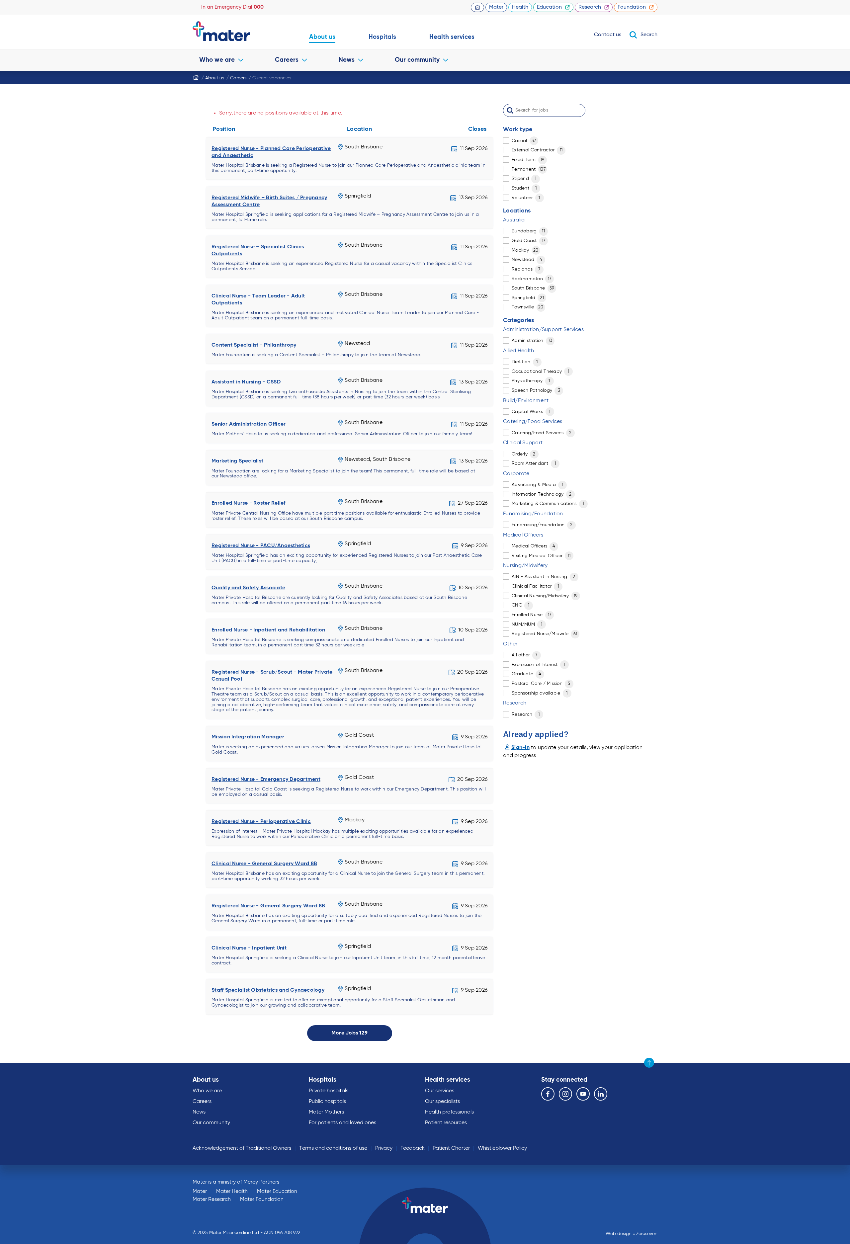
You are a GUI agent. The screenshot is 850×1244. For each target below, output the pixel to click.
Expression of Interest (538, 664)
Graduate (526, 674)
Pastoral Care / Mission (541, 683)
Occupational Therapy (540, 371)
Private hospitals (328, 1091)
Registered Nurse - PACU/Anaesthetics (261, 545)
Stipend (524, 178)
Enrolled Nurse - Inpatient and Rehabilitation (268, 630)
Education (549, 7)
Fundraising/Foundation (542, 525)
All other (525, 655)
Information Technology (541, 494)
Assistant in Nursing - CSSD (246, 382)
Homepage (477, 7)
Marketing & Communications (548, 503)
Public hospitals (327, 1101)
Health (520, 7)
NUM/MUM (527, 624)
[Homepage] (196, 77)
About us (322, 37)
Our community (417, 60)
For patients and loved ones (342, 1122)
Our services (439, 1091)
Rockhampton (531, 279)
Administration (532, 340)
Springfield (528, 297)
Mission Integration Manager (248, 737)
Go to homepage (234, 31)
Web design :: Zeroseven (631, 1233)
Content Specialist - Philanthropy (254, 345)
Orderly (524, 454)
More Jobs (349, 1033)
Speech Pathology (536, 390)
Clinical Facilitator (535, 586)
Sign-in (520, 747)
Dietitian (525, 362)
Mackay (525, 250)
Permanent (529, 169)
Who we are (217, 60)
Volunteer (526, 198)
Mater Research (212, 1199)
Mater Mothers (326, 1112)
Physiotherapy (531, 380)
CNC (520, 605)
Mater (496, 7)
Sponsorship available (540, 693)
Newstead (527, 259)
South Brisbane (533, 288)
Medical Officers (533, 546)
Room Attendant (534, 463)
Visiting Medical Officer (541, 555)
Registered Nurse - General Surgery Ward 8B (268, 906)
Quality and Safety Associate (248, 588)
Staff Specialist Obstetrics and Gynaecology (268, 990)
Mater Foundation (262, 1199)
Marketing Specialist (237, 461)
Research (589, 7)
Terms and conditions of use (333, 1148)
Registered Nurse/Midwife (544, 633)
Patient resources (446, 1122)
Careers (286, 60)
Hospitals (382, 37)
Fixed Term (528, 159)
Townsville (528, 307)
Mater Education (277, 1191)
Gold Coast (528, 240)
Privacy (383, 1148)
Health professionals (449, 1112)
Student (524, 188)
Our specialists (442, 1101)
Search (648, 35)
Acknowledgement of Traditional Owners (242, 1148)
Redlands (526, 269)
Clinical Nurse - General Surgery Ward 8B (264, 864)
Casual (524, 140)
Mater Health (232, 1191)
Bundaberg (528, 231)
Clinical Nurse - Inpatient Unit (249, 948)
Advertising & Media (537, 484)
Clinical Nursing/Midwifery (545, 596)
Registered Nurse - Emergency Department (266, 779)
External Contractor (537, 150)
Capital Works (531, 411)
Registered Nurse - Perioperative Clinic (261, 821)
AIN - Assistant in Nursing (543, 576)
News (347, 60)
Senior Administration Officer (249, 424)
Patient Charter (451, 1148)
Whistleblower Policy (502, 1148)
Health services (451, 37)
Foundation (632, 7)
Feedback (412, 1148)
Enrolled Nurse (531, 615)
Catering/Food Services (541, 433)
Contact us (607, 35)
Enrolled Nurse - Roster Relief (249, 503)
